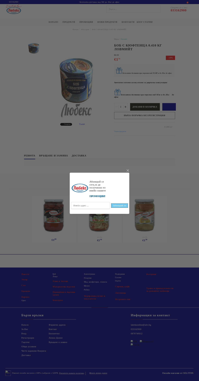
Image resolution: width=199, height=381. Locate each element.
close (127, 170)
